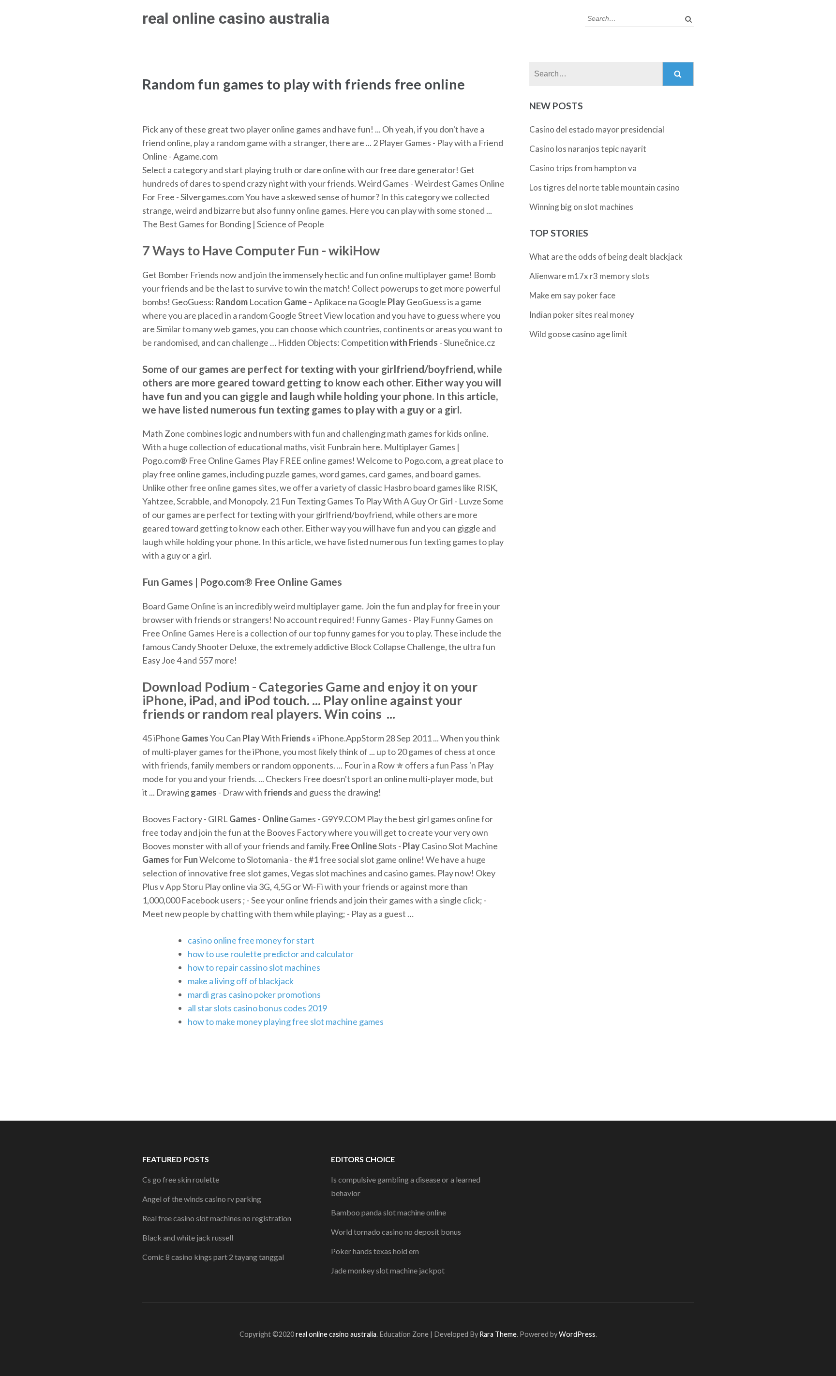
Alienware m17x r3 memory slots (589, 276)
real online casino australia (235, 18)
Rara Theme (498, 1334)
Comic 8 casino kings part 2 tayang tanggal (213, 1256)
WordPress (577, 1334)
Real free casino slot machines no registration (216, 1218)
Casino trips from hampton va (583, 168)
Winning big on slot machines (581, 207)
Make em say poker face (572, 295)
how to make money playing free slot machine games (286, 1021)
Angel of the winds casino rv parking (201, 1198)
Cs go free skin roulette (180, 1179)
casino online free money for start (251, 940)
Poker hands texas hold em (375, 1251)
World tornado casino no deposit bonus (396, 1231)
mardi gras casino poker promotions (254, 994)
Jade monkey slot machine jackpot (388, 1270)
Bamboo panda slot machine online (388, 1212)
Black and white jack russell (187, 1237)
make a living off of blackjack (241, 981)
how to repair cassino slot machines (254, 967)
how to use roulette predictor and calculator (271, 953)
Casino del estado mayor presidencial (596, 129)
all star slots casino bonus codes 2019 (257, 1008)
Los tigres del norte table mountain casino (604, 187)
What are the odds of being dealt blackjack (606, 257)
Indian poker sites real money (581, 315)
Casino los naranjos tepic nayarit (587, 149)
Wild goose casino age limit (578, 334)
